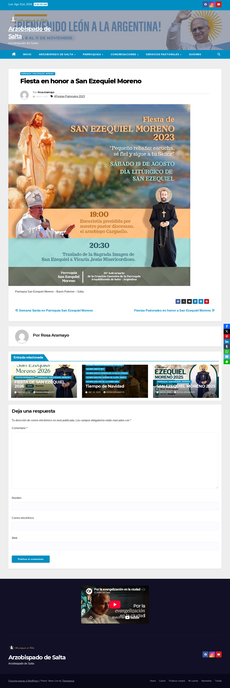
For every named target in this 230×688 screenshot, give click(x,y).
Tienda (218, 681)
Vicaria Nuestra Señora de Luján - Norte (106, 377)
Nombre (16, 497)
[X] (227, 331)
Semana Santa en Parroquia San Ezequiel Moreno (55, 310)
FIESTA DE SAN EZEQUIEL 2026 (39, 384)
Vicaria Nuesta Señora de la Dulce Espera (107, 373)
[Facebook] (227, 326)
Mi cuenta (193, 681)
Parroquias (92, 54)
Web (14, 538)
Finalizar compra (177, 681)
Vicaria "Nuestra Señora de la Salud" (104, 365)
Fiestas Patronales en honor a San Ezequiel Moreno (173, 310)
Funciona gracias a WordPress (23, 681)
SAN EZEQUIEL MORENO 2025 (185, 386)
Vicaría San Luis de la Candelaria (102, 382)
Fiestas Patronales (24, 377)
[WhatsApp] (227, 351)
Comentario (19, 428)
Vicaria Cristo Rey (95, 369)
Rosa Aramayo (46, 92)
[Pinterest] (227, 336)
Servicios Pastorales (163, 54)
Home (153, 681)
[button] (219, 54)
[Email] (227, 356)
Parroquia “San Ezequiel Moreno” (37, 74)
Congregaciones (124, 54)
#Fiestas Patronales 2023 (69, 96)
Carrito (162, 681)
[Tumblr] (227, 346)
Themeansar (68, 681)
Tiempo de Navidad (104, 386)
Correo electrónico (23, 518)
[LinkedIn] (227, 341)
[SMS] (227, 361)
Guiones (195, 54)
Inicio (27, 54)
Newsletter (206, 681)
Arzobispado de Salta (56, 54)
